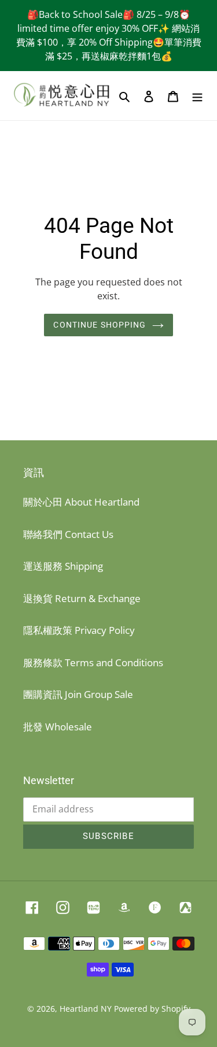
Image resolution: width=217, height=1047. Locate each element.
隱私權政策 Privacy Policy (79, 630)
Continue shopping (99, 324)
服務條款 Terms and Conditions (93, 662)
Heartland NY (86, 1008)
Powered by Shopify (152, 1008)
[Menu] (197, 96)
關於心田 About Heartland (81, 501)
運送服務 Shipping (63, 566)
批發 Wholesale (57, 726)
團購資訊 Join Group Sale (78, 694)
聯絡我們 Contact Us (68, 534)
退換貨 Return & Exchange (82, 598)
